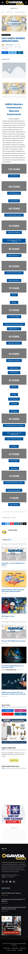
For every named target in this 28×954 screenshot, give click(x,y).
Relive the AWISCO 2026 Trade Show (11, 893)
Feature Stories (6, 34)
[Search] (25, 2)
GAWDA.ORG (15, 948)
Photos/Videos (7, 948)
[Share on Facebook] (5, 52)
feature (14, 517)
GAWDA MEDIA (9, 44)
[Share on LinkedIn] (19, 52)
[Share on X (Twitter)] (12, 52)
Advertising (20, 950)
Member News (22, 948)
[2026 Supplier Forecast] (14, 605)
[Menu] (3, 2)
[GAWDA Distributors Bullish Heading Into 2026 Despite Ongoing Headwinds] (14, 579)
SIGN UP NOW (14, 760)
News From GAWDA (11, 950)
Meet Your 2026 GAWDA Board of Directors (14, 641)
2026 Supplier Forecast (8, 616)
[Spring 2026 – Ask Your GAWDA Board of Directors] (14, 552)
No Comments (18, 47)
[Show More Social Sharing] (25, 52)
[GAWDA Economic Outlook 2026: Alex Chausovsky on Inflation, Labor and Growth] (14, 681)
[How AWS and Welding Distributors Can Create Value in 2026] (14, 655)
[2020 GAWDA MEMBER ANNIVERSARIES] (14, 23)
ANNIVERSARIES (6, 517)
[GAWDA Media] (15, 2)
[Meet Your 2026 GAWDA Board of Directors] (14, 630)
